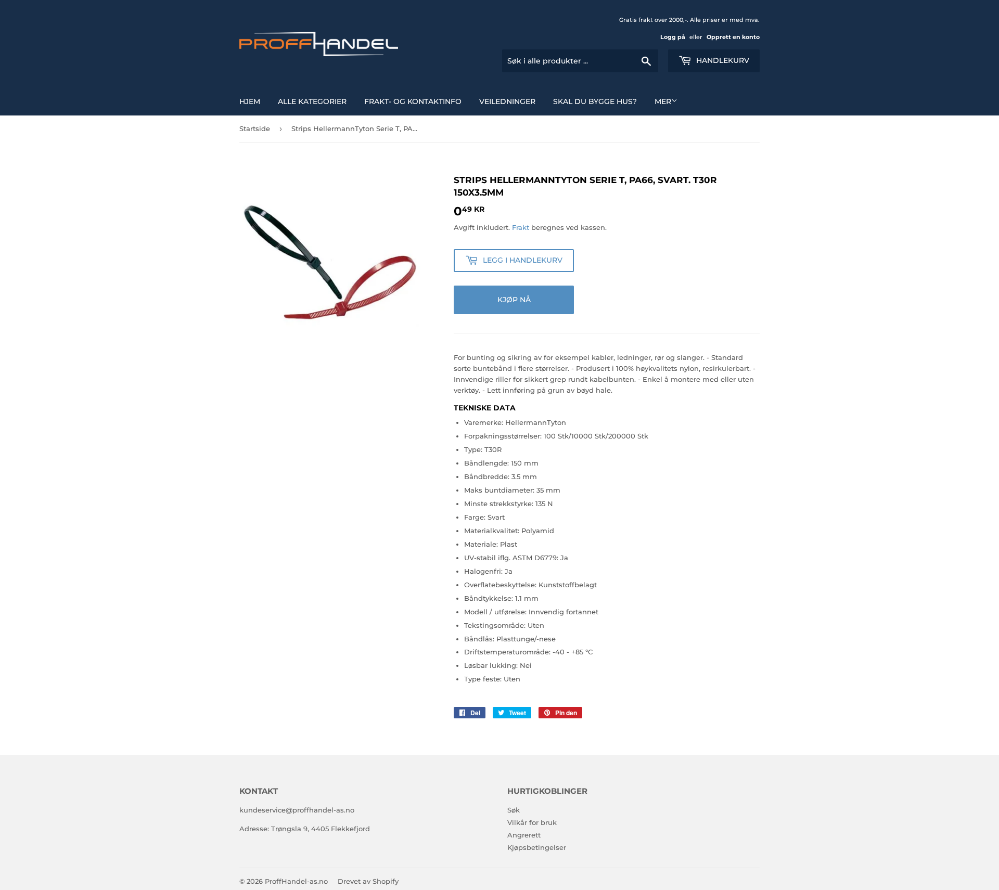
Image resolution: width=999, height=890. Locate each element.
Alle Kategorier (312, 101)
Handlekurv (721, 60)
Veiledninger (507, 101)
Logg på (672, 37)
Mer (663, 101)
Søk (513, 810)
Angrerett (524, 835)
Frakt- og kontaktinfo (413, 101)
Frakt (520, 227)
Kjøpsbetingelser (536, 847)
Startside (254, 128)
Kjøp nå (514, 299)
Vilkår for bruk (532, 822)
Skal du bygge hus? (595, 101)
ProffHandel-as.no (296, 881)
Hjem (249, 101)
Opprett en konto (733, 37)
